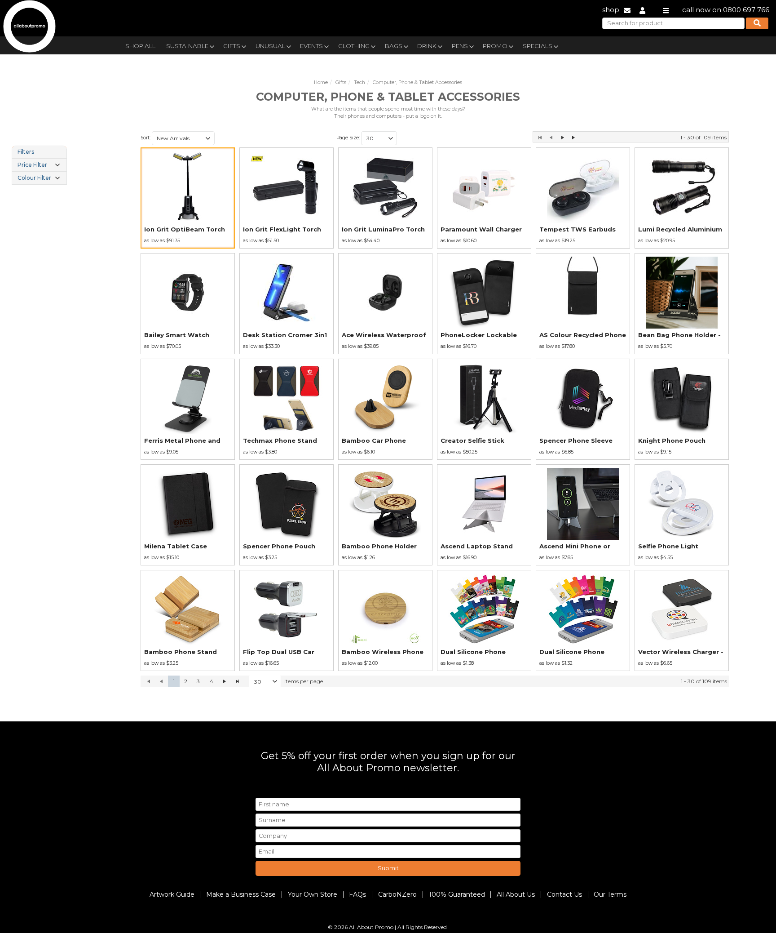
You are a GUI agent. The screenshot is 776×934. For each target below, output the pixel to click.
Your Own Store (312, 894)
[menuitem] (140, 45)
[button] (208, 138)
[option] (188, 198)
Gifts (231, 45)
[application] (435, 681)
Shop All (140, 45)
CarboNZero (397, 894)
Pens (460, 45)
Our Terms (610, 894)
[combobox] (183, 138)
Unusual (270, 45)
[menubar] (367, 45)
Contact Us (564, 894)
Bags (393, 45)
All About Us (516, 894)
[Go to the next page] (563, 137)
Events (311, 45)
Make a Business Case (241, 894)
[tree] (39, 165)
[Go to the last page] (574, 137)
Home (321, 82)
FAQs (357, 894)
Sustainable (187, 45)
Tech (359, 82)
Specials (537, 45)
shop (610, 9)
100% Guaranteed (457, 894)
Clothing (354, 45)
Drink (426, 45)
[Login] (642, 9)
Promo (495, 45)
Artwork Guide (172, 894)
